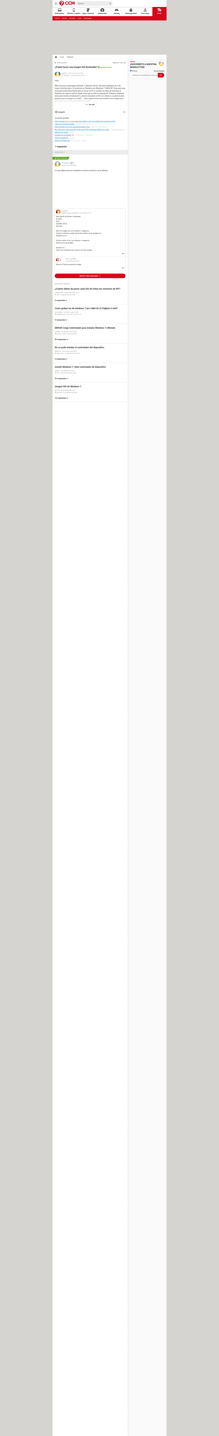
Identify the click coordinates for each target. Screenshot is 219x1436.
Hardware (72, 18)
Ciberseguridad (131, 13)
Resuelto (103, 67)
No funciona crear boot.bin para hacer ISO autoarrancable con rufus (82, 130)
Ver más (91, 104)
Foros (159, 13)
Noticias (134, 71)
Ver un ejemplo (159, 71)
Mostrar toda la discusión (89, 276)
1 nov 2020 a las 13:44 (77, 75)
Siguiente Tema (118, 63)
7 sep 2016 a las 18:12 (72, 261)
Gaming (117, 13)
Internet (64, 18)
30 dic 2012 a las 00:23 (69, 165)
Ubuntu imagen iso (62, 140)
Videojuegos (88, 18)
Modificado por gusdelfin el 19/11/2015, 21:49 (76, 213)
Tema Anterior (62, 63)
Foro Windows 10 (118, 130)
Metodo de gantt (61, 132)
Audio (79, 18)
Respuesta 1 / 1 (61, 152)
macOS (57, 18)
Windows (70, 57)
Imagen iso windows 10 (64, 135)
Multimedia (102, 13)
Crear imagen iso (61, 138)
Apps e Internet (88, 13)
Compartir (61, 112)
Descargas (145, 13)
